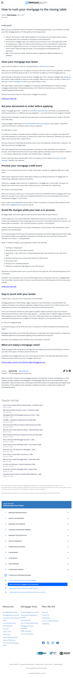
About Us (45, 612)
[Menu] (2, 2)
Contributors (46, 618)
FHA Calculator (26, 620)
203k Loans (6, 634)
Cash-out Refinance (9, 640)
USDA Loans (7, 632)
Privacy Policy (39, 664)
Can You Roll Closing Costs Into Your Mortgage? (22, 580)
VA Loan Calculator (27, 634)
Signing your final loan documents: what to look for (23, 588)
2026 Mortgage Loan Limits (30, 612)
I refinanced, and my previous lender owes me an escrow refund (27, 592)
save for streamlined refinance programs (36, 124)
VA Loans (6, 629)
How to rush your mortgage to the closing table (23, 584)
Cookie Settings (57, 664)
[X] (67, 373)
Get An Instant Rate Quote (29, 623)
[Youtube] (57, 642)
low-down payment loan (39, 111)
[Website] (64, 373)
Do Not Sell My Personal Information (36, 668)
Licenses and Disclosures (27, 664)
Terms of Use (48, 664)
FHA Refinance (7, 626)
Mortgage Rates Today (10, 612)
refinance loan (44, 66)
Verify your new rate (9, 99)
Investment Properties (10, 637)
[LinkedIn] (70, 373)
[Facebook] (43, 642)
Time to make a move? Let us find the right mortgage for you (23, 362)
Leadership (45, 624)
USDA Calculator (26, 631)
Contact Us (45, 615)
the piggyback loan (14, 205)
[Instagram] (52, 642)
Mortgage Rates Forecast (11, 615)
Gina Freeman (24, 371)
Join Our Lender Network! (50, 621)
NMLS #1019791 (14, 664)
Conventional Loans (9, 623)
